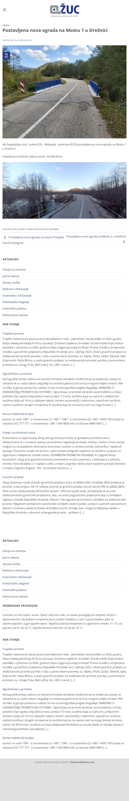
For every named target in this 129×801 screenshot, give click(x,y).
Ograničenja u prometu (17, 373)
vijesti (6, 25)
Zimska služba (11, 282)
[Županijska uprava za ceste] (64, 9)
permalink (54, 229)
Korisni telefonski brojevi (18, 414)
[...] (72, 365)
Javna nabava (11, 276)
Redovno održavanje (16, 289)
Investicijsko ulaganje (16, 302)
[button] (5, 10)
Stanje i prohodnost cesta (19, 432)
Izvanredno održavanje (17, 295)
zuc (30, 40)
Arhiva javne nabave (15, 315)
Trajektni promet (13, 333)
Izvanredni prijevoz (15, 308)
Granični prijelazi (13, 477)
